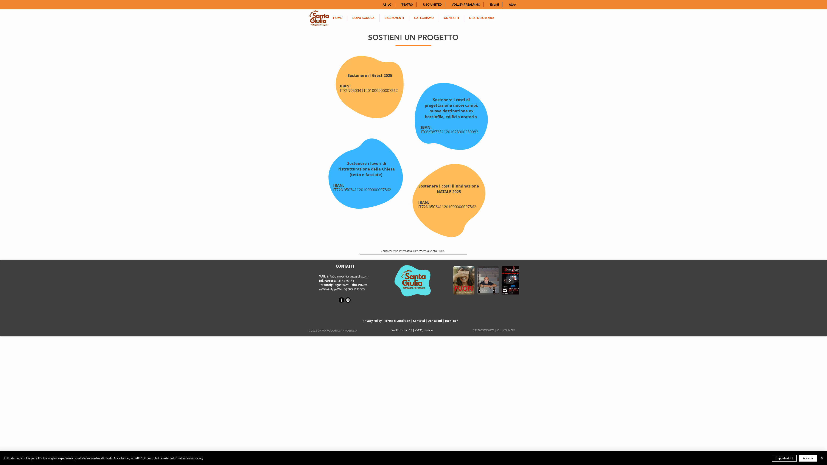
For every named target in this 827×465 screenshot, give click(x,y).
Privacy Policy (372, 321)
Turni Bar (451, 321)
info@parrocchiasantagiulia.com (347, 276)
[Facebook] (341, 300)
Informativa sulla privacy (186, 458)
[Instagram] (348, 300)
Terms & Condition (397, 321)
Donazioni (435, 321)
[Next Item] (510, 280)
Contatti (419, 321)
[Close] (821, 458)
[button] (385, 4)
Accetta (808, 458)
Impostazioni (784, 458)
